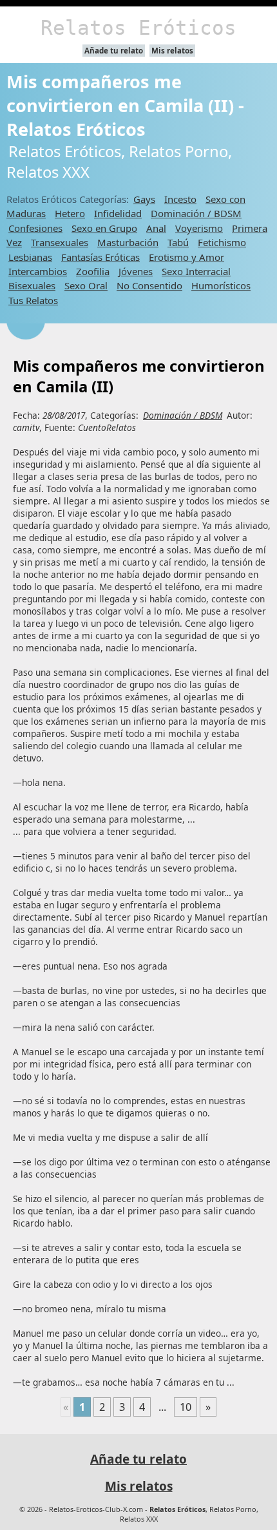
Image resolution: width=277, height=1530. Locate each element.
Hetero (70, 213)
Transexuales (59, 242)
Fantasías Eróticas (100, 257)
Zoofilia (93, 271)
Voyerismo (199, 228)
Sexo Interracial (196, 271)
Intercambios (37, 271)
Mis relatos (172, 50)
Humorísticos (221, 285)
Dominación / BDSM (196, 213)
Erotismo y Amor (186, 257)
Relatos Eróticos (138, 27)
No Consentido (149, 285)
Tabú (178, 242)
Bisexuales (31, 285)
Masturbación (127, 242)
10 (185, 1407)
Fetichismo (222, 242)
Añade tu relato (113, 50)
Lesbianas (30, 257)
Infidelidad (118, 213)
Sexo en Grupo (104, 228)
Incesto (180, 199)
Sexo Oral (86, 285)
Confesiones (35, 228)
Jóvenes (136, 271)
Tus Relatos (33, 300)
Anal (156, 228)
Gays (144, 199)
